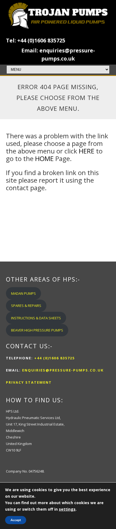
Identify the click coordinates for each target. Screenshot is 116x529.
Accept (16, 520)
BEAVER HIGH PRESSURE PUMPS (37, 330)
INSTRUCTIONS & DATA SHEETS (36, 318)
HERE (86, 150)
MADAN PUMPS (23, 293)
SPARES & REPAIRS (26, 305)
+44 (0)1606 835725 (54, 358)
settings (67, 509)
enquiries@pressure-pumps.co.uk (63, 370)
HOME (44, 158)
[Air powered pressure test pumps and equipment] (58, 15)
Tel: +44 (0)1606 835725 (35, 40)
